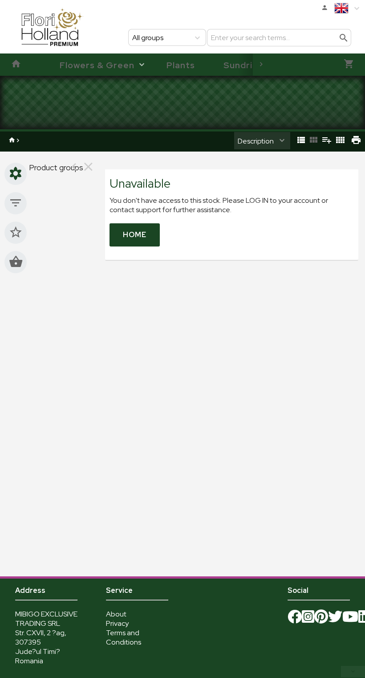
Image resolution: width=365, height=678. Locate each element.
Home (134, 234)
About (116, 614)
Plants (180, 65)
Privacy (117, 623)
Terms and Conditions (123, 637)
